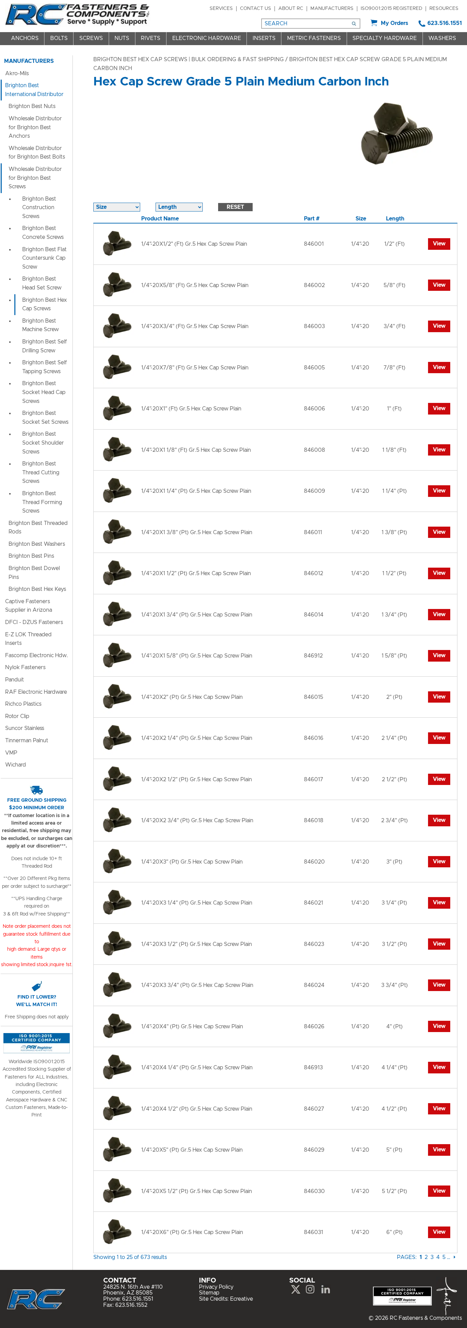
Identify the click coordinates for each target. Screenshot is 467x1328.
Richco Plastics (23, 704)
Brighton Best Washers (37, 544)
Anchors (25, 38)
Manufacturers (331, 8)
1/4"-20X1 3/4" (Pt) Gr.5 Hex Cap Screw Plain (196, 615)
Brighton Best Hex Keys (37, 589)
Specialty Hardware (384, 38)
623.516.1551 (444, 23)
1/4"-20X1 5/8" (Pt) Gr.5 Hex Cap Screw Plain (196, 656)
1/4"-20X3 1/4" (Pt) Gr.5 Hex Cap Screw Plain (196, 903)
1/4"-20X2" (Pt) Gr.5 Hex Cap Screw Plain (192, 697)
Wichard (15, 765)
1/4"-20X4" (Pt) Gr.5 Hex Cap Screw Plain (192, 1026)
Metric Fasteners (314, 38)
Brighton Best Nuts (32, 106)
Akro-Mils (17, 73)
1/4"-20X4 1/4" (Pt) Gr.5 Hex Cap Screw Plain (197, 1067)
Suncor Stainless (24, 728)
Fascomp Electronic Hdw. (36, 655)
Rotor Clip (17, 716)
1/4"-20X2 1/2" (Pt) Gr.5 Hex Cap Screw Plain (196, 779)
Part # (312, 218)
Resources (443, 8)
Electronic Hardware (206, 38)
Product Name (160, 218)
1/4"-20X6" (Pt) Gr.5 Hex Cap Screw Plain (192, 1232)
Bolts (59, 38)
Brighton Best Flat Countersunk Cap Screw (44, 258)
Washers (442, 38)
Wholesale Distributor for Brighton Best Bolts (37, 153)
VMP (11, 753)
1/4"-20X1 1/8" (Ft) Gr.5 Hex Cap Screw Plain (196, 450)
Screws (91, 38)
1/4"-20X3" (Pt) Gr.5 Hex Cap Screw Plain (192, 862)
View (439, 243)
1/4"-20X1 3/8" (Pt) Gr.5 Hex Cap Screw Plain (196, 532)
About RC (290, 8)
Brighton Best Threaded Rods (38, 527)
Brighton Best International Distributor (34, 90)
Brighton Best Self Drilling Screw (44, 346)
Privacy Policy (216, 1287)
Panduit (14, 679)
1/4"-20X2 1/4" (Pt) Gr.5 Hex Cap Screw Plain (196, 738)
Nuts (122, 38)
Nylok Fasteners (25, 667)
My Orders (394, 23)
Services (221, 8)
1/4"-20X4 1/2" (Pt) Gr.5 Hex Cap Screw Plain (196, 1109)
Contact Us (255, 8)
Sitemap (209, 1293)
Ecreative (241, 1299)
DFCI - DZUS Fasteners (34, 622)
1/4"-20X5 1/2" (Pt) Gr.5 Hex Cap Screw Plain (196, 1191)
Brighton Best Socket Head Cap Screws (44, 392)
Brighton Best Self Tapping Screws (44, 367)
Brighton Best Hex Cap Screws (44, 304)
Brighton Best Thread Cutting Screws (40, 472)
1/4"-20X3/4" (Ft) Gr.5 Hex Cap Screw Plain (195, 326)
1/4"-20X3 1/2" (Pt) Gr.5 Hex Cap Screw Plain (196, 944)
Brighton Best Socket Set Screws (45, 417)
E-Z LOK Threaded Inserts (28, 639)
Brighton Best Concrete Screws (43, 233)
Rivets (150, 38)
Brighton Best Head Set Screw (42, 283)
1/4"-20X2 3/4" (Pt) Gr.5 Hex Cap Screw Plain (197, 820)
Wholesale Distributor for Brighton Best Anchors (35, 127)
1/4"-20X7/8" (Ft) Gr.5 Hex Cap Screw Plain (195, 367)
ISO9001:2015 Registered (391, 8)
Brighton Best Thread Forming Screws (42, 502)
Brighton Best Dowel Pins (34, 573)
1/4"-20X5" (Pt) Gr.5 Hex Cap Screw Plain (192, 1150)
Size (361, 218)
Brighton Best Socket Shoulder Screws (43, 442)
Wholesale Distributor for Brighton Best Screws (35, 177)
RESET (235, 207)
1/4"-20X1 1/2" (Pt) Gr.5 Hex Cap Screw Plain (196, 573)
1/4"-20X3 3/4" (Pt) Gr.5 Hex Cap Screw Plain (197, 985)
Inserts (264, 38)
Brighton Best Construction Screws (39, 207)
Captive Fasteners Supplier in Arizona (28, 606)
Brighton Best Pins (31, 556)
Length (395, 218)
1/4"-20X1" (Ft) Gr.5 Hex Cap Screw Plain (191, 408)
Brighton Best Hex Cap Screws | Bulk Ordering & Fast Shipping (188, 59)
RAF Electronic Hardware (36, 692)
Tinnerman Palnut (26, 740)
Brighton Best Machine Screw (40, 325)
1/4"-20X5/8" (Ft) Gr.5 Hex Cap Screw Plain (195, 285)
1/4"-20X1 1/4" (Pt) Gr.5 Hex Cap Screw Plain (196, 491)
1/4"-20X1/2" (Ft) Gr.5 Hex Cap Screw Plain (194, 244)
